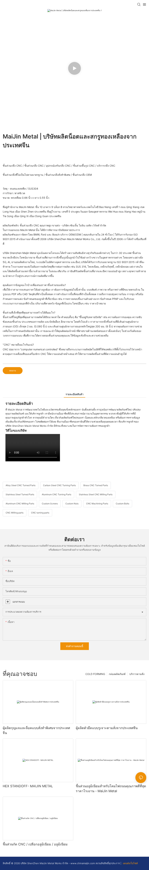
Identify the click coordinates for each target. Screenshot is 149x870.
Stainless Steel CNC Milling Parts (95, 494)
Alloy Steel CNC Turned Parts (20, 485)
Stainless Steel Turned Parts (20, 494)
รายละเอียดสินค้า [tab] (74, 394)
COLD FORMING (95, 674)
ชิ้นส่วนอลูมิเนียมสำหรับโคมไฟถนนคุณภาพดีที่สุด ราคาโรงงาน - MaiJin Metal (111, 788)
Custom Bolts (122, 503)
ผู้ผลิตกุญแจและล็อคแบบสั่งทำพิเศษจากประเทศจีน (36, 730)
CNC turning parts (40, 512)
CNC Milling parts (14, 512)
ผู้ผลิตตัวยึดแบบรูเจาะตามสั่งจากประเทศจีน (107, 728)
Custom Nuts (71, 503)
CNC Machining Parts (97, 503)
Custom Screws (50, 503)
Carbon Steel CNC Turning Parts (59, 485)
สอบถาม (12, 370)
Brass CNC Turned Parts (95, 485)
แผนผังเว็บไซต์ (130, 863)
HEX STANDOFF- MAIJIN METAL (28, 786)
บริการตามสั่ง (136, 674)
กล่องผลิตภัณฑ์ (117, 674)
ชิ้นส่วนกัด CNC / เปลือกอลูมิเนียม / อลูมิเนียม (35, 844)
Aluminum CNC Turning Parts (56, 494)
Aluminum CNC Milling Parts (20, 503)
